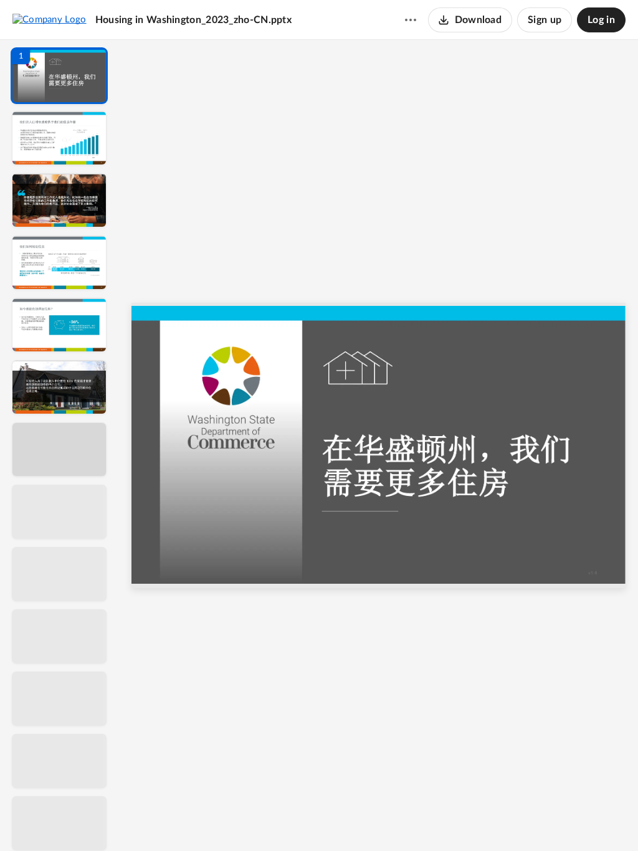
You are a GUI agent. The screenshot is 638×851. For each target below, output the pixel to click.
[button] (59, 75)
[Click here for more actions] (410, 19)
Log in (601, 20)
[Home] (49, 19)
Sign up (544, 20)
